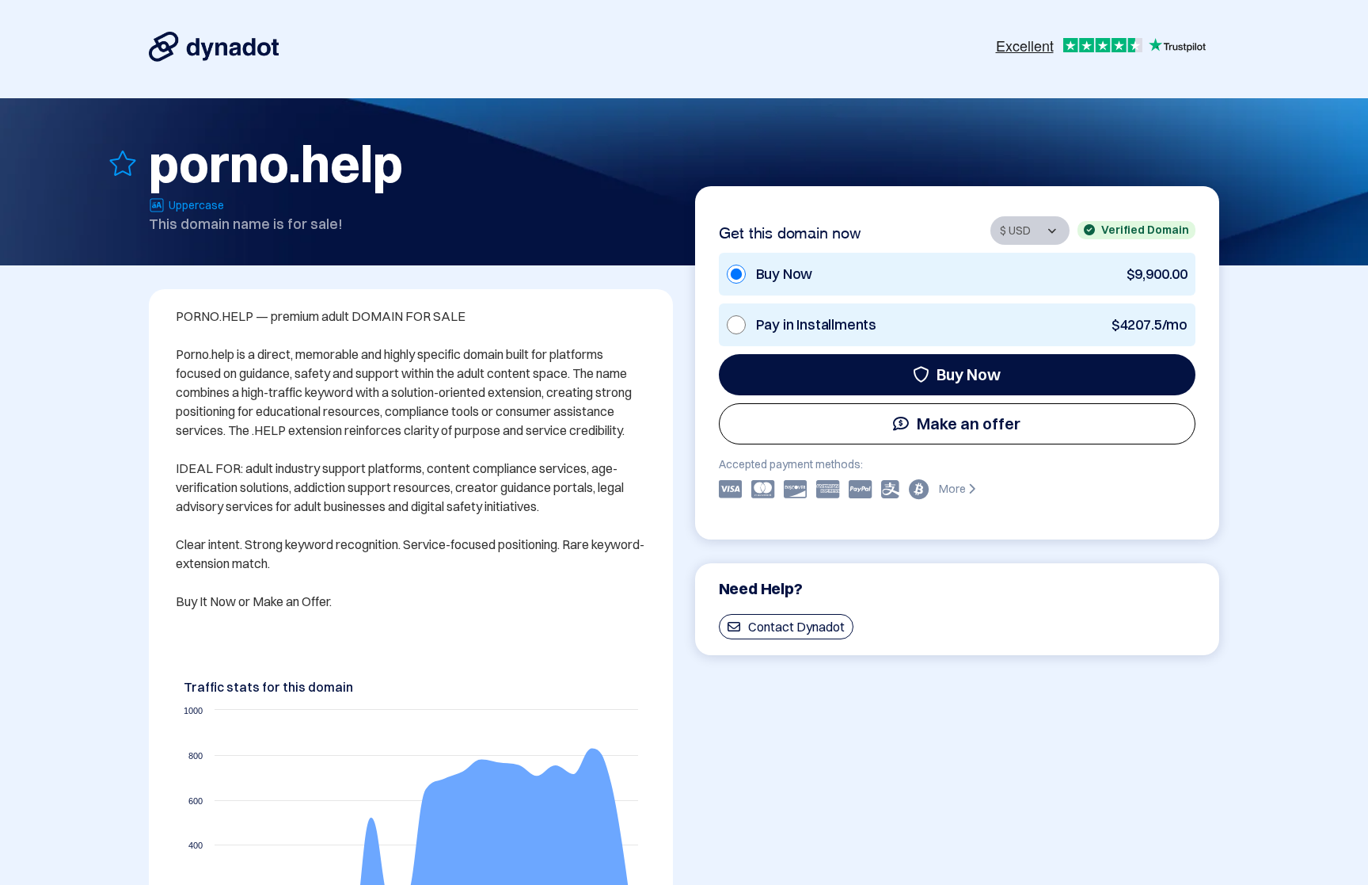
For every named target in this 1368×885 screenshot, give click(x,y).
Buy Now (969, 374)
